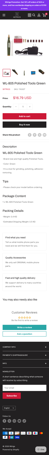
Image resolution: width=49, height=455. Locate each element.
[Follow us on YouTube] (19, 421)
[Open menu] (4, 15)
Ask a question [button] (24, 334)
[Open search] (33, 15)
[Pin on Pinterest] (34, 135)
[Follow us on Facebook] (4, 421)
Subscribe (12, 395)
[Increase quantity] (30, 106)
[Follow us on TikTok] (24, 421)
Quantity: (7, 106)
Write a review (24, 327)
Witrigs (6, 89)
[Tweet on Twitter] (39, 135)
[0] (44, 15)
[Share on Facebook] (29, 135)
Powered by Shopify (11, 449)
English (7, 408)
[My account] (39, 15)
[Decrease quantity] (16, 106)
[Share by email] (44, 135)
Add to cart (24, 116)
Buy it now (24, 124)
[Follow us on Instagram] (14, 421)
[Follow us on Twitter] (9, 421)
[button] (29, 15)
